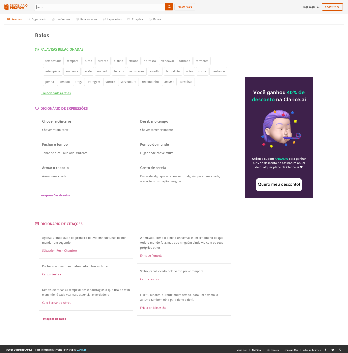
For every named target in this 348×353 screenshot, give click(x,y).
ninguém (186, 243)
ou (175, 176)
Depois (47, 290)
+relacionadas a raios (56, 92)
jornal (153, 271)
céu (59, 153)
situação (163, 181)
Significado (38, 19)
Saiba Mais (242, 350)
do (73, 238)
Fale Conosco (272, 350)
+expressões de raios (55, 194)
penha (49, 82)
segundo (65, 243)
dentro (181, 300)
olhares (155, 295)
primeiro (81, 238)
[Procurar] (169, 6)
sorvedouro (128, 82)
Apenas (47, 238)
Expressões (114, 19)
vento (178, 271)
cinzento (82, 153)
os (214, 243)
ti (192, 300)
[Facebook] (325, 350)
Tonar (46, 153)
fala (163, 243)
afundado (81, 266)
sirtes (189, 71)
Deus (112, 238)
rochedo (103, 71)
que (162, 176)
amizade (148, 238)
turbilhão (186, 82)
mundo (155, 243)
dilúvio (118, 61)
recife (88, 71)
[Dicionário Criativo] (16, 7)
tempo (186, 295)
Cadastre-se (332, 7)
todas (60, 290)
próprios (146, 248)
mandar (47, 243)
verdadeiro (102, 295)
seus (220, 243)
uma (54, 176)
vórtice (110, 82)
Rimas (157, 19)
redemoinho (150, 82)
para (200, 176)
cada (62, 295)
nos (123, 238)
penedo (64, 82)
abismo (169, 82)
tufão (88, 61)
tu (147, 295)
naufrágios (97, 290)
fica (116, 290)
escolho (155, 71)
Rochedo (48, 266)
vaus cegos (136, 71)
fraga (79, 82)
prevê (187, 271)
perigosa (175, 181)
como (159, 238)
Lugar (144, 153)
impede (103, 238)
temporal (73, 61)
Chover (47, 130)
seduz (182, 176)
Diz (142, 176)
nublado (69, 153)
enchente (72, 71)
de (151, 176)
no (57, 266)
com (209, 243)
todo (143, 243)
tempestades (77, 290)
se (52, 153)
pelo (171, 271)
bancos (119, 71)
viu (203, 243)
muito (57, 130)
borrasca (150, 61)
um (56, 243)
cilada (62, 176)
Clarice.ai (81, 349)
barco (70, 266)
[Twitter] (333, 350)
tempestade (53, 61)
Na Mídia (256, 350)
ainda (196, 243)
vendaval (167, 61)
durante (167, 295)
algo (156, 176)
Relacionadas (88, 19)
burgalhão (173, 71)
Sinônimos (63, 19)
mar (62, 266)
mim (127, 290)
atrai (169, 176)
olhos (157, 248)
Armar (46, 176)
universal (183, 238)
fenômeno (206, 238)
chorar (103, 266)
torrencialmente (162, 130)
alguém (191, 176)
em (47, 295)
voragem (94, 82)
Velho (144, 271)
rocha (202, 71)
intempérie (52, 71)
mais (74, 295)
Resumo (16, 19)
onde (152, 153)
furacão (103, 61)
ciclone (133, 61)
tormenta (202, 61)
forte (65, 130)
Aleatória (183, 7)
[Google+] (340, 350)
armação (146, 181)
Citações (137, 19)
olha (166, 300)
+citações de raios (53, 318)
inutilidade (62, 238)
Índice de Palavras (312, 350)
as (66, 290)
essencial (85, 295)
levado (162, 271)
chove (160, 153)
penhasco (218, 71)
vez (68, 295)
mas (170, 243)
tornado (184, 61)
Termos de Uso (291, 350)
